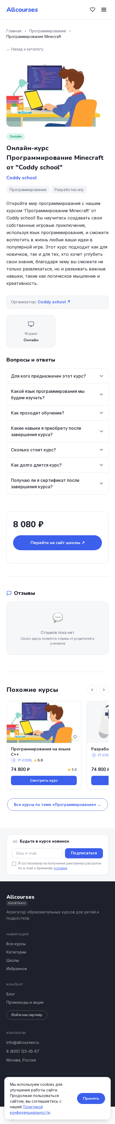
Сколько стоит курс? (33, 449)
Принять (91, 1098)
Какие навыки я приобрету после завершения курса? (46, 431)
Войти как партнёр (26, 1015)
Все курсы (16, 943)
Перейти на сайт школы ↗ (57, 543)
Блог (10, 994)
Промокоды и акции (25, 1002)
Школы (12, 960)
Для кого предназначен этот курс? (48, 376)
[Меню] (104, 9)
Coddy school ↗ (54, 301)
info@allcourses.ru (22, 1042)
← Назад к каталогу (24, 49)
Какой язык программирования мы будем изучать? (48, 394)
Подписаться (84, 853)
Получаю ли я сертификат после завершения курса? (45, 483)
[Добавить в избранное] (75, 737)
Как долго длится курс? (36, 465)
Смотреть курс (44, 780)
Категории (16, 952)
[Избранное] (92, 9)
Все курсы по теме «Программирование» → (57, 804)
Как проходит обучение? (37, 413)
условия (60, 868)
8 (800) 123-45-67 (22, 1051)
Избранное (16, 968)
